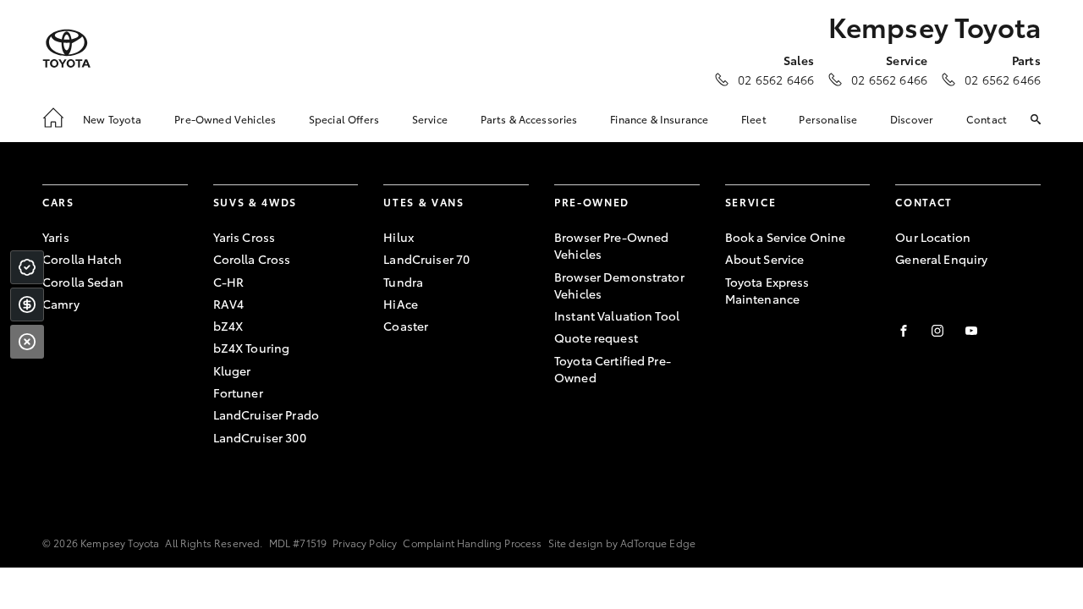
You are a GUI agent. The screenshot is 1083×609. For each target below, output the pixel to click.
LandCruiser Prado (266, 414)
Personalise (828, 119)
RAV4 (229, 303)
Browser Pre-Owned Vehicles (611, 245)
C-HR (229, 281)
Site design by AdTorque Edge (621, 542)
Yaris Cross (244, 236)
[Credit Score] (27, 267)
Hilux (398, 236)
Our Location (932, 236)
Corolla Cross (252, 258)
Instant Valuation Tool (616, 315)
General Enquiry (941, 258)
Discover (911, 119)
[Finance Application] (27, 304)
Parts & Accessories (529, 119)
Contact (986, 119)
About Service (765, 258)
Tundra (403, 281)
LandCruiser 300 (259, 437)
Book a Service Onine (785, 236)
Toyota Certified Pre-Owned (612, 369)
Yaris (55, 236)
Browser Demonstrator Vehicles (619, 285)
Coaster (405, 325)
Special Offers (344, 119)
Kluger (232, 370)
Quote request (596, 337)
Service (430, 119)
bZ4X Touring (251, 347)
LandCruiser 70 (426, 258)
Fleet (754, 119)
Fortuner (238, 392)
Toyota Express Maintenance (767, 290)
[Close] (27, 342)
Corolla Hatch (82, 258)
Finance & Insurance (659, 119)
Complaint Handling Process (472, 542)
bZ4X (228, 325)
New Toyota (112, 119)
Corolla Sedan (83, 281)
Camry (61, 303)
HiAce (400, 303)
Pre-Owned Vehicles (225, 119)
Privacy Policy (365, 542)
